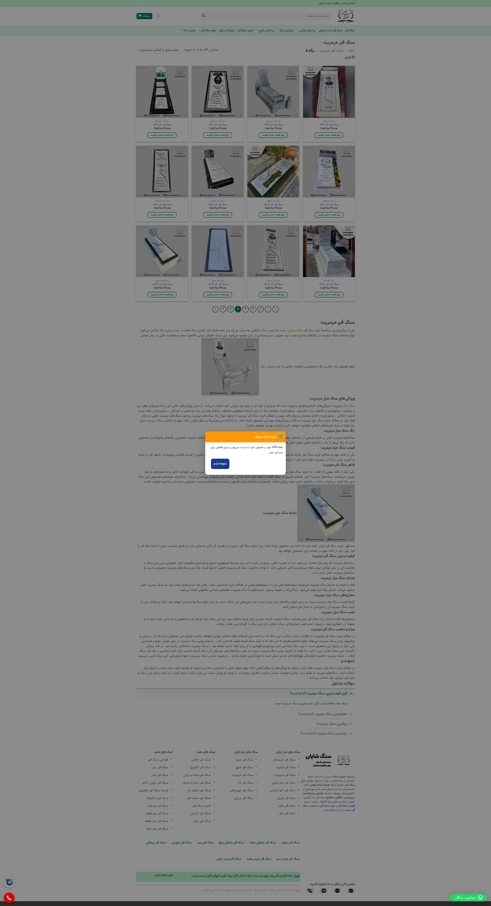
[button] (468, 897)
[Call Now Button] (9, 898)
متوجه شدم (220, 464)
